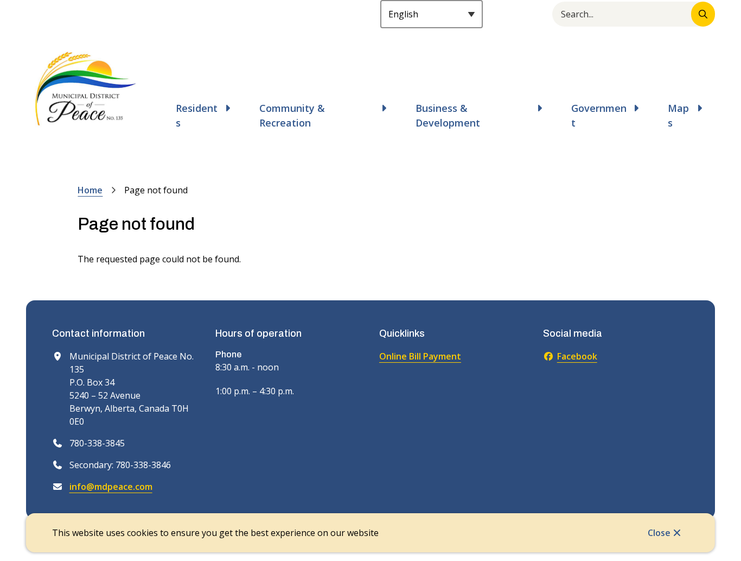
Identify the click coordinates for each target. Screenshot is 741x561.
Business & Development (448, 115)
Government (599, 115)
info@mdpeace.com (110, 487)
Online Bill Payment (420, 356)
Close (659, 533)
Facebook (577, 356)
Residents (197, 115)
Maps (678, 115)
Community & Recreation (292, 115)
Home (90, 190)
